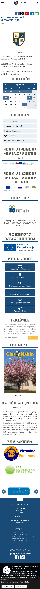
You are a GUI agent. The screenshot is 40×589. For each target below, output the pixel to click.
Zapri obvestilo (20, 586)
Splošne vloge (9, 136)
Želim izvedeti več (8, 586)
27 (6, 91)
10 (6, 98)
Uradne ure (20, 529)
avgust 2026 (20, 85)
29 (15, 91)
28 (11, 91)
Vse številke (19, 396)
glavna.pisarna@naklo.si (20, 520)
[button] (4, 491)
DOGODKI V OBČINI (20, 79)
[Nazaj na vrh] (20, 499)
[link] (17, 13)
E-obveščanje (20, 320)
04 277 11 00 (21, 516)
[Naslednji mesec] (34, 84)
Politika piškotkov (24, 582)
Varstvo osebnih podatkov (14, 141)
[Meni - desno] (37, 2)
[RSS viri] (22, 557)
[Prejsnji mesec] (6, 84)
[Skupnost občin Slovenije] (19, 491)
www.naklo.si (20, 523)
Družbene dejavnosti (12, 131)
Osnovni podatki (20, 504)
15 (29, 98)
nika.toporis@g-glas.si (18, 418)
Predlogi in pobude (20, 259)
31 (24, 91)
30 (19, 91)
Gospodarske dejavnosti (13, 126)
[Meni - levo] (2, 2)
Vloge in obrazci (20, 115)
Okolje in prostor (10, 121)
